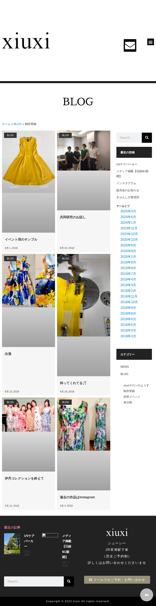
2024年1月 (128, 222)
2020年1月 (128, 256)
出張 (8, 354)
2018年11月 (129, 296)
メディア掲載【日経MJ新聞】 (66, 546)
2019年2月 (128, 290)
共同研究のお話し (73, 217)
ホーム (6, 124)
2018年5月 (128, 325)
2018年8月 (128, 313)
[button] (150, 42)
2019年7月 (128, 273)
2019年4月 (128, 279)
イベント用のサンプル (21, 239)
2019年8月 (128, 268)
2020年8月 (128, 251)
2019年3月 (128, 285)
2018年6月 (128, 319)
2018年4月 (128, 330)
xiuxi (76, 601)
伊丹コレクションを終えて (24, 478)
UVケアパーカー (126, 164)
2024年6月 (128, 217)
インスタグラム (126, 183)
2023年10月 (129, 234)
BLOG (18, 124)
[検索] (147, 138)
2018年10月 (129, 302)
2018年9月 (128, 307)
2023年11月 (129, 228)
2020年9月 (128, 245)
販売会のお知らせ (127, 190)
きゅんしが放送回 (127, 197)
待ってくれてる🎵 (73, 383)
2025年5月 (128, 211)
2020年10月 (129, 239)
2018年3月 (128, 336)
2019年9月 (128, 262)
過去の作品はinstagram (77, 497)
